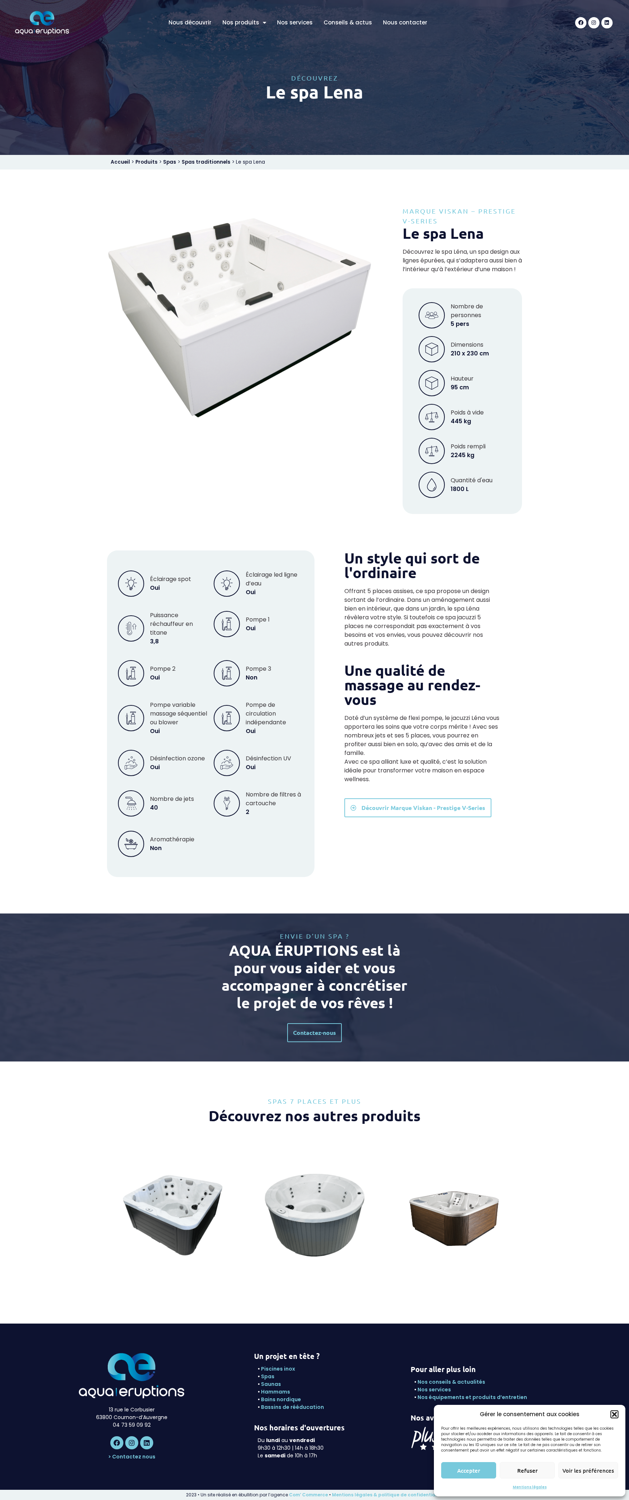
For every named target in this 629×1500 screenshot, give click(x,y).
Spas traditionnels (206, 162)
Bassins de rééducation (292, 1407)
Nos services (295, 22)
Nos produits (240, 22)
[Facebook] (580, 22)
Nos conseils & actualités (451, 1382)
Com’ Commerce (308, 1495)
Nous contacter (405, 22)
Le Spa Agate (172, 1211)
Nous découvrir (190, 22)
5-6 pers (456, 1220)
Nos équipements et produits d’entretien (472, 1397)
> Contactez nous (131, 1456)
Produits (146, 162)
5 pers (314, 1220)
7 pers (172, 1220)
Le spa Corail (314, 1211)
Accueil (120, 162)
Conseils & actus (348, 22)
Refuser (527, 1470)
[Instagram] (594, 22)
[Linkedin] (607, 22)
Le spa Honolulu (456, 1211)
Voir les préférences (588, 1470)
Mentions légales (530, 1487)
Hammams (275, 1391)
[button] (614, 1414)
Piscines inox (278, 1368)
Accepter (468, 1470)
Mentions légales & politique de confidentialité (387, 1495)
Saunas (271, 1384)
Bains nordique (281, 1399)
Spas (169, 162)
